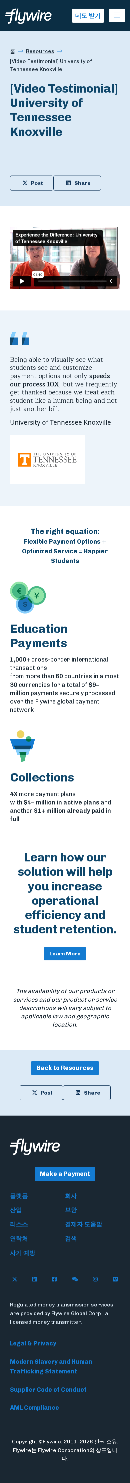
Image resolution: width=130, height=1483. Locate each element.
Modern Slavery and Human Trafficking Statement (51, 1366)
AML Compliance (34, 1407)
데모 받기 (88, 15)
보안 (71, 1210)
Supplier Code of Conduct (48, 1389)
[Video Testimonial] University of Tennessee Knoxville (51, 65)
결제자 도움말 (83, 1224)
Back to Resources (65, 1068)
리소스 (19, 1224)
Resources (40, 51)
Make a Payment (65, 1174)
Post (37, 183)
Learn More (65, 953)
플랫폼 (19, 1196)
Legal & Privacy (33, 1343)
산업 (16, 1210)
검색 (71, 1238)
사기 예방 (22, 1252)
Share (82, 183)
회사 (71, 1196)
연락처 (19, 1238)
